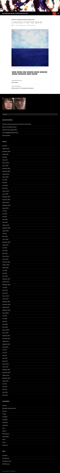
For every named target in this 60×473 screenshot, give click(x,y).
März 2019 (5, 293)
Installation (5, 422)
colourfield (44, 72)
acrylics (20, 72)
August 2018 (5, 313)
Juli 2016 (4, 383)
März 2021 (5, 253)
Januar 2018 (5, 332)
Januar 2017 (5, 366)
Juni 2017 (4, 352)
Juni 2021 (4, 247)
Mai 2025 (4, 157)
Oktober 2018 (5, 307)
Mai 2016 (4, 389)
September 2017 (6, 344)
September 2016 (6, 378)
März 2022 (5, 236)
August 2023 (5, 208)
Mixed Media (5, 436)
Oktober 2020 (5, 264)
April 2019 (5, 290)
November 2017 (6, 338)
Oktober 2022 (5, 225)
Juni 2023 (4, 213)
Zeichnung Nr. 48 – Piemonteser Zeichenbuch (22, 87)
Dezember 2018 (6, 301)
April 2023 (5, 219)
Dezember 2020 (6, 262)
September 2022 (6, 228)
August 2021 (5, 245)
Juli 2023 (4, 211)
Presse (4, 442)
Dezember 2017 (6, 335)
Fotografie (4, 419)
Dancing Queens (6, 135)
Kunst (29, 73)
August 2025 (5, 154)
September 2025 (6, 151)
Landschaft (5, 425)
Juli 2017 (4, 349)
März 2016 (5, 395)
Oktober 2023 (5, 202)
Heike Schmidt (31, 25)
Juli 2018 (4, 315)
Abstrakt (13, 19)
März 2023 (5, 222)
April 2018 (5, 324)
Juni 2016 (4, 386)
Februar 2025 (5, 162)
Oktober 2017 (5, 341)
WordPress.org (6, 464)
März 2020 (5, 276)
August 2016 (5, 381)
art (25, 72)
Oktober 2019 (5, 281)
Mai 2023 (4, 216)
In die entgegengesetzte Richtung (10, 132)
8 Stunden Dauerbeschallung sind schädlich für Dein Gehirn (16, 124)
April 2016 (5, 392)
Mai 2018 (4, 321)
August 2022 (5, 230)
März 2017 (5, 361)
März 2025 (5, 160)
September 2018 (6, 310)
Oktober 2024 (5, 174)
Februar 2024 (5, 191)
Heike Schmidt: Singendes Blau (9, 129)
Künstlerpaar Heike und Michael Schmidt (15, 13)
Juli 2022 (4, 233)
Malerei (25, 19)
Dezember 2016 (6, 369)
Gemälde (15, 73)
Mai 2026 (4, 145)
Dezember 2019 (6, 279)
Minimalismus (31, 19)
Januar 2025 (5, 165)
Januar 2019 (5, 298)
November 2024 (6, 171)
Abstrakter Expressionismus (9, 408)
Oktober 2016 (5, 375)
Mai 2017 (4, 355)
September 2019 (6, 284)
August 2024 (5, 177)
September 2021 (6, 242)
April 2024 (5, 185)
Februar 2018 (5, 330)
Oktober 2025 (5, 148)
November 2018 (6, 304)
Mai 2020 (4, 273)
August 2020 (5, 267)
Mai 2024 (4, 182)
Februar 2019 (5, 296)
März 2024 (5, 188)
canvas (37, 72)
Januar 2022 (5, 239)
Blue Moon (30, 72)
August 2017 (5, 347)
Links (3, 428)
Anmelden (4, 455)
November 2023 (6, 199)
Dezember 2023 (6, 196)
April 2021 (5, 250)
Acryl (14, 72)
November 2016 (6, 372)
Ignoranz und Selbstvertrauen (9, 127)
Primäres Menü (58, 13)
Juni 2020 (4, 270)
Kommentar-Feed (6, 461)
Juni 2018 (4, 318)
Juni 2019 (4, 287)
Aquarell (4, 411)
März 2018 (5, 327)
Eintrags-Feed (5, 458)
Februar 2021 (5, 256)
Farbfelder (20, 19)
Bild (14, 25)
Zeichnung (5, 445)
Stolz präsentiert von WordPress (9, 471)
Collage (4, 414)
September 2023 (6, 205)
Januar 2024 (5, 194)
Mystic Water (16, 81)
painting (35, 73)
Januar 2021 (5, 259)
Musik (3, 439)
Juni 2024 (4, 179)
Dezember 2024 (6, 168)
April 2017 (5, 358)
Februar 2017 (5, 364)
